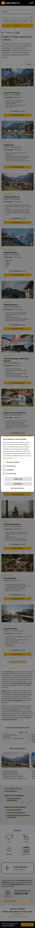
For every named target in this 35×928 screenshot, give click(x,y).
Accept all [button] (18, 479)
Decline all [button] (18, 484)
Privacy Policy (17, 458)
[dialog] (17, 464)
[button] (17, 488)
